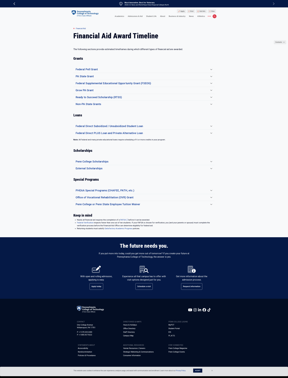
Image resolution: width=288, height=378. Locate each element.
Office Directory (129, 328)
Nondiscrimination (85, 352)
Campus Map (128, 336)
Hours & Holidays (130, 325)
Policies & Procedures (87, 355)
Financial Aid (81, 28)
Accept (197, 370)
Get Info (202, 11)
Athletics (201, 16)
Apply (182, 11)
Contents (278, 42)
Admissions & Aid (135, 16)
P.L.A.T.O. (171, 336)
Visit (192, 11)
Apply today (96, 286)
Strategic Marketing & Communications (138, 352)
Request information (191, 286)
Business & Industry (177, 16)
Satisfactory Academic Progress (118, 228)
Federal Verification (85, 222)
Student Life (151, 16)
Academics (119, 16)
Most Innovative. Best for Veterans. (140, 3)
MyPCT (171, 325)
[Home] (85, 13)
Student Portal (174, 328)
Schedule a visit (144, 286)
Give (213, 11)
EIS (169, 332)
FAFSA (123, 220)
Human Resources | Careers (134, 348)
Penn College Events (176, 352)
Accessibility (83, 348)
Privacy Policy (181, 370)
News (191, 16)
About (162, 16)
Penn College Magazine (177, 348)
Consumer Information (132, 355)
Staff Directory (129, 332)
